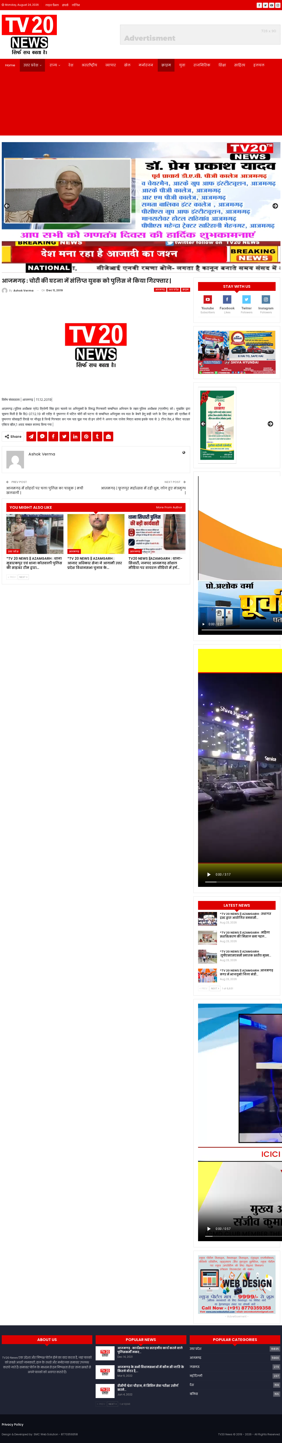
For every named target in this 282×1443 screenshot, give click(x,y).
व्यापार (110, 65)
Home (10, 65)
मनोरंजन (146, 65)
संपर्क (65, 5)
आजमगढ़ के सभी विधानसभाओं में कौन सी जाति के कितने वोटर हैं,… (150, 1369)
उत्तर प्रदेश (30, 65)
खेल (127, 65)
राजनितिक (201, 65)
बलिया (194, 1394)
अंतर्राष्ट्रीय (89, 65)
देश (70, 65)
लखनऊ (195, 1367)
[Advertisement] (141, 105)
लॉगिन (76, 5)
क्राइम (166, 65)
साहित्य (239, 65)
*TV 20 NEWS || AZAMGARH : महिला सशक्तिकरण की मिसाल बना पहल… (245, 934)
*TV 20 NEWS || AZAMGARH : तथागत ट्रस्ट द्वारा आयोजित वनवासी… (245, 916)
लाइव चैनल (52, 5)
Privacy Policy (12, 1424)
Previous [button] (7, 206)
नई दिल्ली (196, 1376)
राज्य (53, 65)
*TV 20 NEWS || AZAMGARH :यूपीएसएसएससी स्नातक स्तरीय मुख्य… (245, 953)
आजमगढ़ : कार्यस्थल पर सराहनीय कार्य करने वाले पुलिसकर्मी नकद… (150, 1350)
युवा (182, 65)
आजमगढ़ (160, 289)
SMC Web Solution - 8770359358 (56, 1434)
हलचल (258, 65)
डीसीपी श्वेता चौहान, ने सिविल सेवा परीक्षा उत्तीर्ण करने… (147, 1388)
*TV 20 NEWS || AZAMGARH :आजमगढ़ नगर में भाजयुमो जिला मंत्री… (246, 972)
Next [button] (275, 206)
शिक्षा (222, 65)
